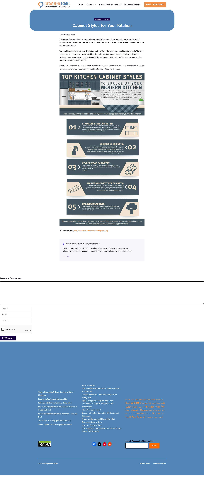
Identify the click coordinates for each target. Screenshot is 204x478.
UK (144, 417)
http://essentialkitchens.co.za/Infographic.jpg (91, 231)
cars (158, 403)
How (151, 407)
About (153, 400)
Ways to (150, 417)
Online (155, 410)
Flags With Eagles (88, 386)
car (150, 403)
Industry (127, 410)
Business (135, 402)
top (159, 414)
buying (146, 403)
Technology (148, 414)
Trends (139, 417)
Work (155, 417)
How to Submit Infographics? (110, 5)
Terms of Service (159, 464)
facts (163, 403)
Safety (159, 410)
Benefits (159, 399)
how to (159, 406)
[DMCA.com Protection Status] (44, 446)
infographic (135, 410)
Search (154, 446)
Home (81, 5)
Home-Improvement (102, 19)
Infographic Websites (132, 5)
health (134, 407)
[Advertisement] (67, 366)
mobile (150, 410)
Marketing (144, 410)
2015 (129, 400)
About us (89, 5)
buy (143, 403)
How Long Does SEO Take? (92, 425)
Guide (128, 406)
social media (132, 414)
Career (154, 403)
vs (146, 417)
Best (127, 403)
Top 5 (162, 414)
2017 (136, 400)
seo (163, 410)
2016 (132, 400)
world (160, 417)
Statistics (140, 414)
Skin (126, 414)
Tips (154, 413)
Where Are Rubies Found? (91, 410)
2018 (140, 400)
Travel (134, 417)
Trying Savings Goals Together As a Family (97, 401)
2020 (148, 400)
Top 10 (128, 417)
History (140, 407)
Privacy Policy (144, 464)
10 (126, 400)
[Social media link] (64, 256)
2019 (144, 400)
